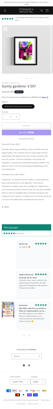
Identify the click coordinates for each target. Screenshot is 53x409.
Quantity (5, 112)
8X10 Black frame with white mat (19, 107)
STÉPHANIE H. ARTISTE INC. (17, 400)
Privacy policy (21, 404)
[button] (5, 10)
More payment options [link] (26, 138)
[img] (9, 233)
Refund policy (45, 400)
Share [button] (6, 207)
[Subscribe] (39, 356)
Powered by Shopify (32, 400)
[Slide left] (21, 78)
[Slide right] (32, 78)
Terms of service (33, 404)
